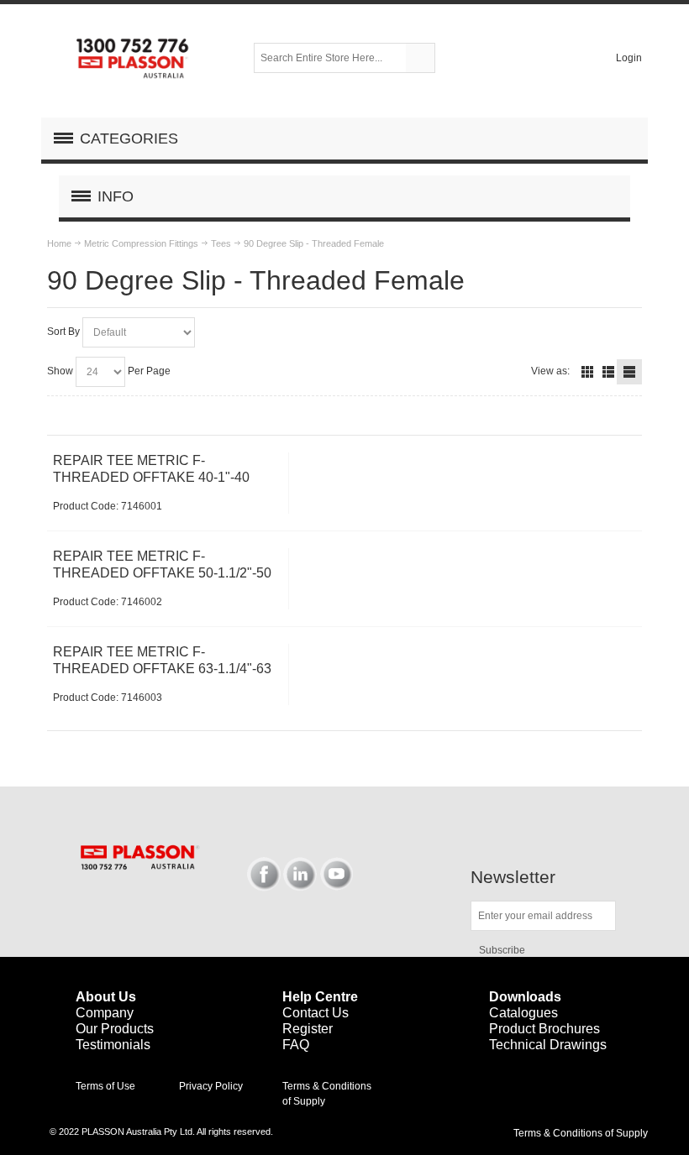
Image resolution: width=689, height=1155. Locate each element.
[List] (608, 371)
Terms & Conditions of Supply (580, 1133)
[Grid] (587, 371)
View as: (550, 371)
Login (629, 58)
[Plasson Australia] (133, 57)
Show (60, 371)
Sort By (63, 331)
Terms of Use (105, 1086)
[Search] (420, 58)
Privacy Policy (211, 1086)
